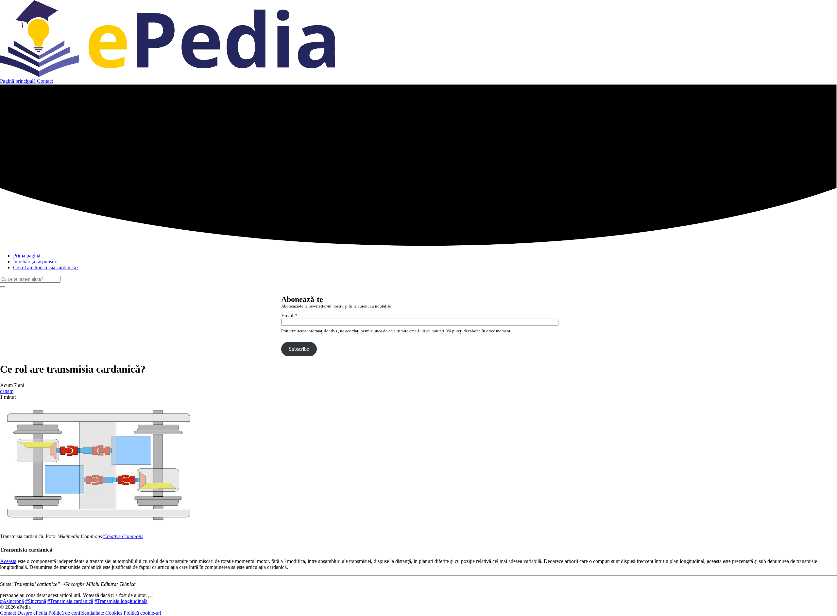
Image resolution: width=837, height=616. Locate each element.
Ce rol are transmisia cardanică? (45, 267)
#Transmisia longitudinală (120, 601)
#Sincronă (35, 601)
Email (287, 315)
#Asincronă (12, 601)
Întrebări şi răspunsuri (35, 261)
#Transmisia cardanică (70, 601)
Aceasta (8, 561)
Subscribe (299, 349)
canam (6, 391)
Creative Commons (123, 536)
